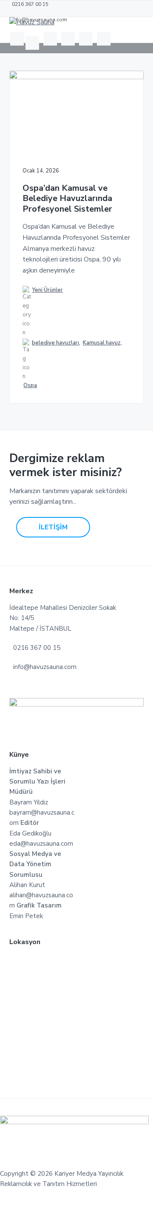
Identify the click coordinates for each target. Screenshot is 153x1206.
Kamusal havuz (102, 343)
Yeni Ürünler (47, 290)
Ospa (30, 385)
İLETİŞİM (53, 527)
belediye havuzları (55, 343)
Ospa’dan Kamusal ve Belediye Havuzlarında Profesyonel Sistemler (67, 199)
